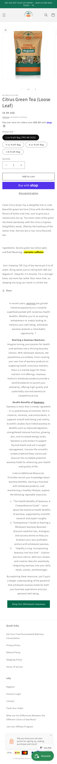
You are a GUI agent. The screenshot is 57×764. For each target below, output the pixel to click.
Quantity (6, 158)
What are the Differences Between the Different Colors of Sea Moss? (25, 717)
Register (10, 686)
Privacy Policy (13, 645)
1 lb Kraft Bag (13, 151)
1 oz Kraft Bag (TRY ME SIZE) (21, 137)
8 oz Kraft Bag (36, 144)
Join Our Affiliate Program (19, 726)
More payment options (28, 193)
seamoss (31, 303)
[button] (3, 15)
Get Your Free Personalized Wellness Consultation (25, 636)
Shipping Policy (14, 659)
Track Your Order (14, 708)
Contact (10, 701)
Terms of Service (14, 666)
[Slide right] (35, 89)
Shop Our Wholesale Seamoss (28, 604)
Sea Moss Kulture (24, 758)
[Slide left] (21, 89)
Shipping (5, 117)
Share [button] (9, 290)
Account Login (13, 693)
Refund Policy (13, 652)
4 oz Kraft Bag (13, 144)
